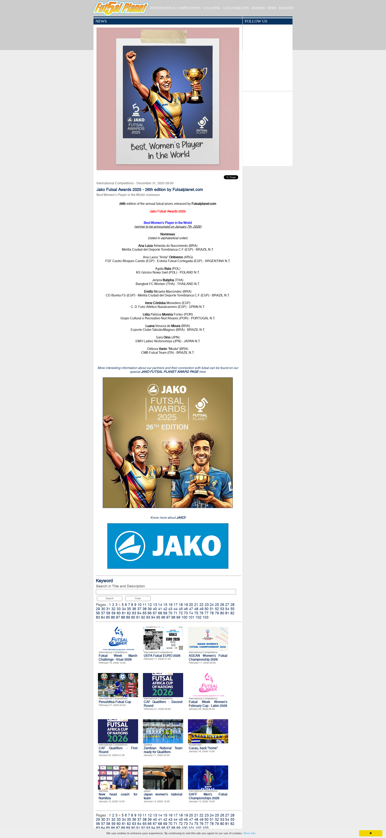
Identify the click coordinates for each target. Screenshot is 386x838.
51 (212, 609)
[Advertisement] (267, 128)
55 (232, 609)
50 (206, 609)
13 (155, 604)
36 (134, 609)
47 (191, 609)
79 (217, 613)
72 (181, 613)
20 (191, 604)
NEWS (271, 8)
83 (98, 617)
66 (150, 613)
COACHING (212, 8)
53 (222, 609)
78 (212, 613)
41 (160, 609)
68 (160, 613)
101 (191, 617)
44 (175, 609)
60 (119, 613)
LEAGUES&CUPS (236, 8)
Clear (138, 598)
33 (119, 609)
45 (181, 609)
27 (227, 604)
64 (139, 613)
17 (175, 604)
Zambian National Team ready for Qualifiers (163, 750)
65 (145, 613)
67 (155, 613)
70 (170, 613)
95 (158, 617)
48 (196, 609)
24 (212, 604)
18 (181, 604)
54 (227, 609)
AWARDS (258, 8)
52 (217, 609)
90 (133, 617)
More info (249, 833)
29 (98, 609)
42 (165, 609)
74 (191, 613)
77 (206, 613)
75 (196, 613)
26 (222, 604)
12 (150, 604)
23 (207, 604)
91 (138, 617)
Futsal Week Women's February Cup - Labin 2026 (208, 704)
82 (232, 613)
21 (196, 604)
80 (222, 613)
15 (165, 604)
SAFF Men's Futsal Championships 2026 (208, 796)
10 (140, 604)
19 (186, 604)
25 (217, 604)
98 (173, 617)
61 (124, 613)
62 (129, 613)
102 (198, 617)
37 (139, 609)
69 (165, 613)
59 (113, 613)
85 (108, 617)
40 (155, 609)
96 (163, 617)
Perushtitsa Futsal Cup (115, 702)
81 (227, 613)
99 (178, 617)
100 (184, 617)
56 (98, 613)
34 (124, 609)
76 (201, 613)
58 (108, 613)
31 (108, 609)
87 (118, 617)
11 (145, 604)
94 (153, 617)
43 (170, 609)
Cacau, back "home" (203, 748)
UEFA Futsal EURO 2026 (162, 656)
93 (148, 617)
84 (103, 617)
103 (205, 617)
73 (186, 613)
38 (145, 609)
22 (201, 604)
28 (232, 604)
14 (160, 604)
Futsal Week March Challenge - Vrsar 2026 (118, 657)
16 (170, 604)
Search (110, 598)
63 (134, 613)
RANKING (286, 8)
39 (150, 609)
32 (113, 609)
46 (186, 609)
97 (168, 617)
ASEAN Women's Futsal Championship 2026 (208, 657)
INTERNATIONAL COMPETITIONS (175, 8)
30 (103, 609)
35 (129, 609)
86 (113, 617)
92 (143, 617)
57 (103, 613)
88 (123, 617)
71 (175, 613)
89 (128, 617)
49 (201, 609)
